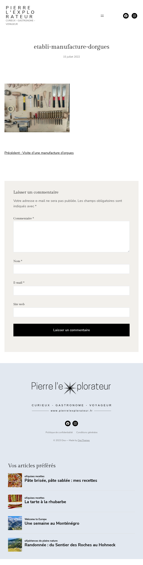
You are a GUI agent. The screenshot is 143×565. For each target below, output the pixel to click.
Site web (19, 304)
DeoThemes (84, 440)
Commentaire (23, 218)
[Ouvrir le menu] (102, 16)
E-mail (18, 283)
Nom (17, 261)
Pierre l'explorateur (21, 12)
